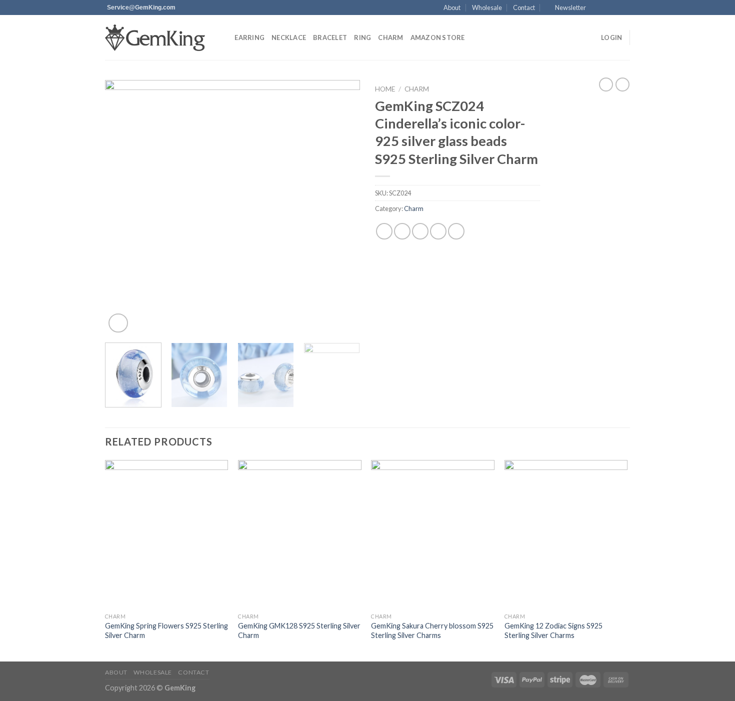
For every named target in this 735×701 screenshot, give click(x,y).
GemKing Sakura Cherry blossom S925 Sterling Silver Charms (432, 631)
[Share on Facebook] (384, 231)
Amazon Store (437, 38)
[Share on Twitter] (402, 231)
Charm (390, 38)
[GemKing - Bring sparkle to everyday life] (155, 37)
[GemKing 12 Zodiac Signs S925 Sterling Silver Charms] (566, 534)
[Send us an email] (625, 8)
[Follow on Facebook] (597, 8)
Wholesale (487, 8)
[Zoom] (118, 323)
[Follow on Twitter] (615, 8)
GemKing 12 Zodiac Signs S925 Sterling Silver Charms (553, 631)
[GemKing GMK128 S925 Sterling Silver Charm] (300, 534)
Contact (524, 8)
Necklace (289, 38)
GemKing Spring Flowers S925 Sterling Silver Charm (166, 631)
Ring (362, 38)
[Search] (224, 37)
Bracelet (330, 38)
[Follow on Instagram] (606, 8)
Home (385, 89)
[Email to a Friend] (420, 231)
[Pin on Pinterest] (438, 231)
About (452, 8)
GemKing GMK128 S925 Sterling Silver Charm (299, 631)
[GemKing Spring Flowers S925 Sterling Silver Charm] (166, 534)
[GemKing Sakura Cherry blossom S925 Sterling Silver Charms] (432, 534)
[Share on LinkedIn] (456, 231)
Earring (249, 38)
